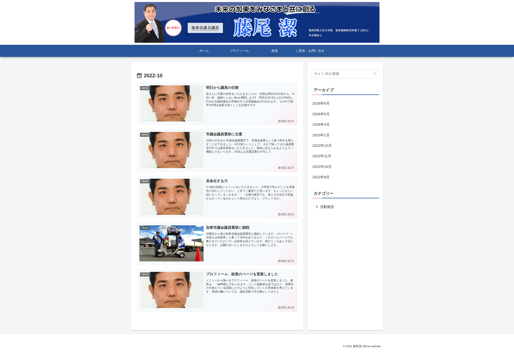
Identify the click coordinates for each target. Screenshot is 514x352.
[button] (374, 73)
